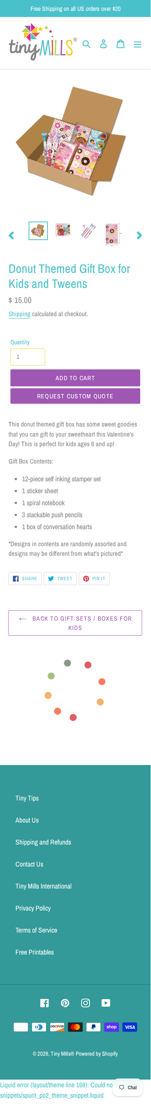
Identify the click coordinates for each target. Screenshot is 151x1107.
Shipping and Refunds (43, 842)
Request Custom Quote (75, 396)
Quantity (20, 342)
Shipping (19, 313)
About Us (27, 820)
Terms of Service (36, 930)
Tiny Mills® (62, 1053)
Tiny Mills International (43, 886)
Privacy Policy (33, 908)
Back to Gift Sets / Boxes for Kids (81, 623)
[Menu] (137, 43)
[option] (38, 231)
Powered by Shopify (97, 1053)
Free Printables (34, 952)
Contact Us (29, 864)
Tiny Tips (27, 798)
